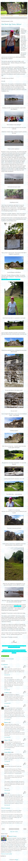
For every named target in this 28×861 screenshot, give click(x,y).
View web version (14, 831)
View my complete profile (6, 853)
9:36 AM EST (7, 674)
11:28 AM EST (7, 749)
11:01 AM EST (7, 719)
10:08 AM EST (7, 703)
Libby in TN (7, 740)
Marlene (6, 722)
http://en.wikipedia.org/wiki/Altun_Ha (10, 279)
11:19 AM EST (7, 737)
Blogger (16, 859)
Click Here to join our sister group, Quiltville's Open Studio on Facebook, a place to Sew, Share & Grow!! (14, 652)
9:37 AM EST (7, 689)
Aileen (5, 793)
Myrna (5, 667)
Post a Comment (5, 808)
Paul (5, 764)
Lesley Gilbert (7, 752)
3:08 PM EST (7, 790)
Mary (5, 706)
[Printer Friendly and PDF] (5, 656)
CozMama (6, 692)
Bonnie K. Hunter (5, 658)
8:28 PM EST (7, 805)
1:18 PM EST (7, 761)
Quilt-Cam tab (17, 606)
